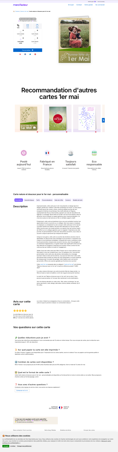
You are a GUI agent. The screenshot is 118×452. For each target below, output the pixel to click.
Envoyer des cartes (89, 430)
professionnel (101, 1)
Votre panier (88, 5)
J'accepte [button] (5, 446)
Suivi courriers (27, 430)
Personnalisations (47, 200)
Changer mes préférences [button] (24, 446)
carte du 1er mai (68, 264)
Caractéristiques (29, 200)
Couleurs (68, 200)
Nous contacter (17, 430)
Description (18, 200)
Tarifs (38, 200)
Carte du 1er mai (24, 11)
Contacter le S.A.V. (22, 390)
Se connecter (100, 5)
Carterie (17, 11)
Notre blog (48, 430)
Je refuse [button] (12, 446)
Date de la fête (59, 200)
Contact (79, 5)
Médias (54, 430)
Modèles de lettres (65, 430)
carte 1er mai (44, 264)
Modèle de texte (77, 200)
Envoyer (71, 5)
